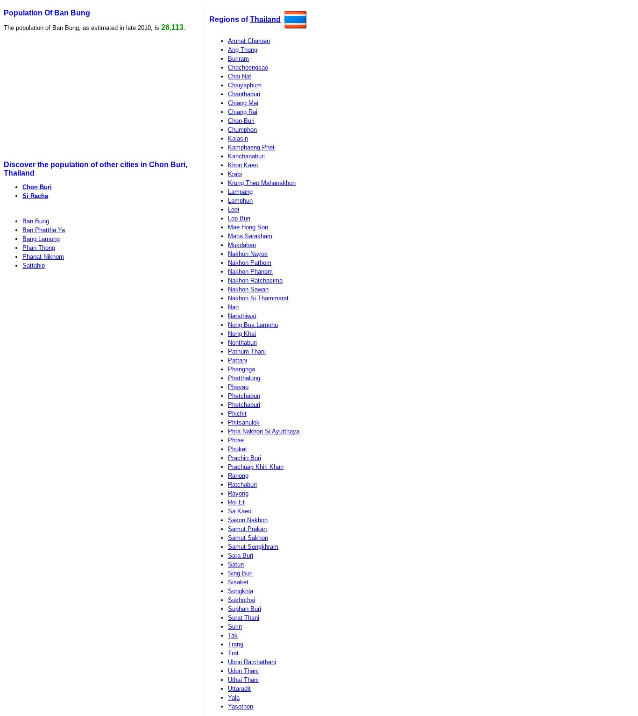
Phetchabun (244, 395)
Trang (235, 644)
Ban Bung (35, 221)
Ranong (238, 475)
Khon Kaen (243, 165)
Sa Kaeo (239, 511)
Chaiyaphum (245, 85)
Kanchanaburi (246, 156)
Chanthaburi (244, 94)
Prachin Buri (244, 457)
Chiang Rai (242, 111)
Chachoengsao (248, 67)
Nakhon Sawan (248, 289)
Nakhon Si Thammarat (258, 298)
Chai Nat (239, 76)
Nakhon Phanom (250, 271)
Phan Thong (38, 247)
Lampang (240, 191)
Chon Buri (37, 187)
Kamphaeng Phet (251, 147)
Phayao (238, 386)
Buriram (238, 58)
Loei (233, 209)
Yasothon (240, 706)
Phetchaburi (244, 404)
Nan (233, 307)
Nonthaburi (242, 342)
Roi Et (236, 502)
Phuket (237, 449)
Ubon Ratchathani (252, 662)
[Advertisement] (76, 96)
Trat (233, 653)
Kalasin (238, 138)
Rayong (238, 493)
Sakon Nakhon (248, 520)
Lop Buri (239, 218)
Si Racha (35, 195)
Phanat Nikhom (43, 256)
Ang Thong (242, 49)
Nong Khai (242, 333)
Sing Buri (240, 573)
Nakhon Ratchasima (255, 280)
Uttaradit (239, 688)
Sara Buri (240, 555)
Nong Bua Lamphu (253, 324)
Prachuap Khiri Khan (256, 466)
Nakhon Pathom (249, 262)
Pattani (237, 360)
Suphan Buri (244, 608)
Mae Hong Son (248, 227)
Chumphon (242, 129)
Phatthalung (244, 378)
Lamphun (240, 200)
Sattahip (33, 265)
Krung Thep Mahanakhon (262, 182)
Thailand (265, 19)
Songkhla (240, 591)
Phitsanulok (244, 422)
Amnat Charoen (249, 40)
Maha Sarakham (250, 236)
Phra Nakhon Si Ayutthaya (263, 431)
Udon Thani (243, 670)
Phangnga (241, 369)
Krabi (235, 173)
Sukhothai (241, 599)
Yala (234, 697)
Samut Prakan (247, 528)
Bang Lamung (41, 238)
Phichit (237, 413)
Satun (236, 564)
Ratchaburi (242, 484)
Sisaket (238, 582)
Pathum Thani (247, 351)
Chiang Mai (243, 102)
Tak (233, 635)
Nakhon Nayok (248, 253)
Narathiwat (242, 315)
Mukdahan (242, 244)
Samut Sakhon (248, 537)
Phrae (236, 440)
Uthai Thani (243, 679)
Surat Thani (243, 617)
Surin (235, 626)
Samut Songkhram (253, 546)
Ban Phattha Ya (43, 230)
